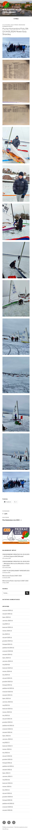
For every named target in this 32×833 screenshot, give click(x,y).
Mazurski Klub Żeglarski (12, 11)
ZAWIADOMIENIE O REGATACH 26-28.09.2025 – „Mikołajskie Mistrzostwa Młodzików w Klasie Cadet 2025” (16, 563)
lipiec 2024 (5, 658)
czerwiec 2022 (6, 739)
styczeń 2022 (6, 756)
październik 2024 (7, 647)
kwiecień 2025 (6, 627)
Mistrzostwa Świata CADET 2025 (12, 575)
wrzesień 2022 (6, 729)
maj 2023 (5, 705)
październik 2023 (7, 688)
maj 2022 (5, 742)
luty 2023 (5, 715)
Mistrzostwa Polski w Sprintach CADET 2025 (15, 581)
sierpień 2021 (6, 769)
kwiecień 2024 (6, 668)
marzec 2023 (6, 712)
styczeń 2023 (6, 719)
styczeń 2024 (6, 678)
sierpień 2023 (6, 695)
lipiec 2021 (5, 773)
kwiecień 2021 (6, 783)
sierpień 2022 (6, 732)
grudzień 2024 (6, 641)
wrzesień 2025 (6, 610)
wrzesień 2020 (6, 807)
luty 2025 (5, 634)
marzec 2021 (6, 786)
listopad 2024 (6, 644)
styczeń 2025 (6, 637)
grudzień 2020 (6, 796)
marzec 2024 (6, 671)
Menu (16, 18)
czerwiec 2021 (6, 776)
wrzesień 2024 (6, 651)
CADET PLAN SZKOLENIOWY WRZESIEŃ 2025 (16, 570)
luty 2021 (5, 790)
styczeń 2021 (6, 793)
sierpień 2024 (6, 654)
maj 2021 (5, 779)
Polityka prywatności (7, 827)
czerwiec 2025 (6, 620)
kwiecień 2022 (6, 746)
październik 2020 (7, 803)
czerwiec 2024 (6, 661)
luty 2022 (5, 752)
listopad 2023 (6, 685)
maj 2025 (5, 624)
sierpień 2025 (6, 614)
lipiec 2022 (5, 736)
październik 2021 (7, 766)
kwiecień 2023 (6, 708)
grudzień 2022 (6, 722)
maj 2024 (5, 664)
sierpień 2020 (6, 810)
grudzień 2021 (6, 759)
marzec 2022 (6, 749)
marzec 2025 (6, 630)
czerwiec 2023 (6, 702)
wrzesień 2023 (6, 691)
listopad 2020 (6, 800)
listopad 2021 (6, 763)
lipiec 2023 (5, 698)
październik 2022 (7, 725)
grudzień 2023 (6, 681)
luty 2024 (5, 675)
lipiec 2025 (5, 617)
